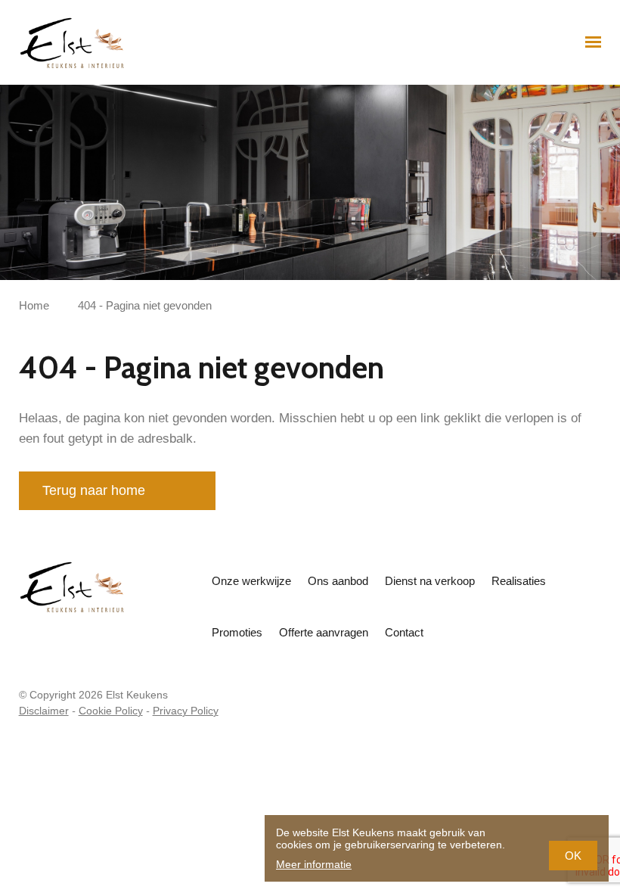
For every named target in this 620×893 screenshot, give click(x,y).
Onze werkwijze (251, 580)
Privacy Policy (186, 711)
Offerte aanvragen (323, 632)
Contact (404, 632)
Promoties (237, 632)
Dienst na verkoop (430, 580)
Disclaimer (44, 711)
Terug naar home (93, 490)
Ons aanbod (338, 580)
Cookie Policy (111, 711)
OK (573, 855)
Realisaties (518, 580)
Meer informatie (314, 864)
